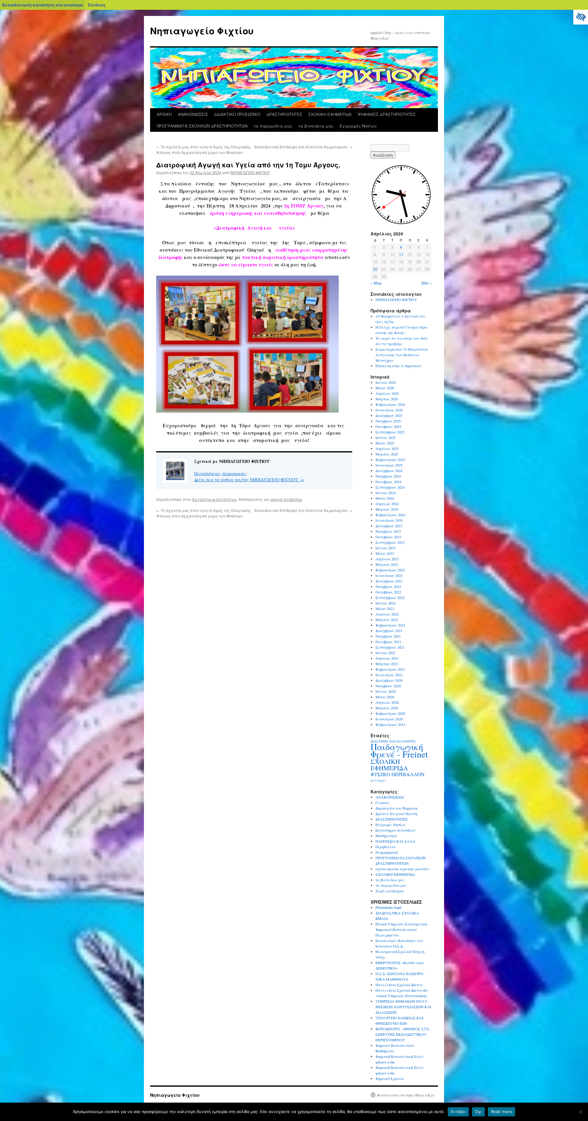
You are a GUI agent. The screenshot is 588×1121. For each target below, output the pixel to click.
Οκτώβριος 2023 (388, 536)
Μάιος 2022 (384, 608)
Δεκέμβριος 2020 (388, 680)
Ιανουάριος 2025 (389, 465)
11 (401, 254)
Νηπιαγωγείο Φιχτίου (202, 30)
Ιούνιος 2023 (385, 547)
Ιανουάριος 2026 (389, 409)
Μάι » (427, 282)
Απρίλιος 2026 (387, 393)
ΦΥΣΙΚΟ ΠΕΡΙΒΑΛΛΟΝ (397, 774)
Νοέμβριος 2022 (388, 586)
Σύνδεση (96, 4)
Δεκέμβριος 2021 (388, 630)
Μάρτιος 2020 (386, 707)
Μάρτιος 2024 (386, 509)
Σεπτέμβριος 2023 (390, 542)
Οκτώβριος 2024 (388, 481)
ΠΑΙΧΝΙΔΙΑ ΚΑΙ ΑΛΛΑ (395, 841)
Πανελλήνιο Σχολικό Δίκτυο (398, 984)
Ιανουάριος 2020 (389, 718)
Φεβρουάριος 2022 (390, 625)
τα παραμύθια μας (273, 126)
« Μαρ (376, 282)
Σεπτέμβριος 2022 (390, 597)
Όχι (478, 1111)
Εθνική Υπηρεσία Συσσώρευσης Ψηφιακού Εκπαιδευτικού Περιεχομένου (401, 929)
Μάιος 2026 (384, 387)
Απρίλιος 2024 (387, 503)
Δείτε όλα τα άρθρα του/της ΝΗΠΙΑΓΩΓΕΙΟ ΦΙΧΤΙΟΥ (249, 479)
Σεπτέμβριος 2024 (390, 487)
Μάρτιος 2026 (386, 398)
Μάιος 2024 (384, 498)
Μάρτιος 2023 (386, 564)
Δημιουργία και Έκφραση (396, 808)
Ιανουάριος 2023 (389, 575)
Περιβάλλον (385, 846)
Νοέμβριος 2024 (388, 476)
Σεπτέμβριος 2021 (390, 647)
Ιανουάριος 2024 (389, 520)
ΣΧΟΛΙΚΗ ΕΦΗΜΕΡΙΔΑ (330, 114)
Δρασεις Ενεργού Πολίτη (396, 813)
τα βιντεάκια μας (316, 126)
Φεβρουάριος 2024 (390, 514)
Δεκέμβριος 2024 (388, 470)
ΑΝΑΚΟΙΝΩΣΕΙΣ (193, 114)
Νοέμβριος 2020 (388, 685)
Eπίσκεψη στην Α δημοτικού (398, 365)
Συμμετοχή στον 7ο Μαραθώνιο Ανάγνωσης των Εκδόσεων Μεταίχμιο (401, 355)
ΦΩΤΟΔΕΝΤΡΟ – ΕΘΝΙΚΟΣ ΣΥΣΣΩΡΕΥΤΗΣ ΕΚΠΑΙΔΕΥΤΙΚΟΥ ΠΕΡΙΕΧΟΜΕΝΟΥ (402, 1034)
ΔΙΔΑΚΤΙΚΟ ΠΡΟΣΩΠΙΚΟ (237, 114)
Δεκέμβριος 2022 (388, 580)
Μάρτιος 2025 (386, 454)
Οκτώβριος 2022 (388, 591)
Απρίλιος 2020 (387, 702)
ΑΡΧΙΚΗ (164, 114)
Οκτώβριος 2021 (388, 641)
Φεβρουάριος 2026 (390, 404)
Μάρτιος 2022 (386, 619)
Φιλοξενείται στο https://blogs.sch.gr (405, 1094)
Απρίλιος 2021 (387, 658)
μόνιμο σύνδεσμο (286, 499)
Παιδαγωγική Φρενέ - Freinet (399, 750)
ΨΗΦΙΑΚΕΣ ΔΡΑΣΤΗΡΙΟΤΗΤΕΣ (387, 114)
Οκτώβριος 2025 (388, 426)
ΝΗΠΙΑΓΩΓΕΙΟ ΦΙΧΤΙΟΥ (250, 172)
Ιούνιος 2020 (385, 691)
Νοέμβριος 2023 (388, 531)
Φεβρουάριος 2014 (390, 724)
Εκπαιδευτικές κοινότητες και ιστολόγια (42, 4)
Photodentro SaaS (388, 907)
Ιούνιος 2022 (385, 603)
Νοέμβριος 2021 (388, 636)
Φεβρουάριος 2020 (390, 713)
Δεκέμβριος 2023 (388, 525)
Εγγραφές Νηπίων (358, 126)
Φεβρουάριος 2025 (390, 459)
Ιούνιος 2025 (385, 437)
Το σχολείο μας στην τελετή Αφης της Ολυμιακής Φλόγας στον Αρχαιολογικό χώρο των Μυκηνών (203, 149)
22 (375, 269)
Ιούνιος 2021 (385, 652)
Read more (501, 1111)
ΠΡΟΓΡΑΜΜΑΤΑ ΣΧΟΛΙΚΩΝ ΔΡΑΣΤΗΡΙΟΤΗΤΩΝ (202, 126)
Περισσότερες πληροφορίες (220, 473)
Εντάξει (458, 1111)
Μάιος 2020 (384, 696)
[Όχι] (580, 1112)
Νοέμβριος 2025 (388, 420)
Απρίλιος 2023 (387, 558)
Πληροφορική (386, 852)
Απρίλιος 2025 (387, 448)
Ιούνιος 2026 (385, 382)
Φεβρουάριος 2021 (390, 669)
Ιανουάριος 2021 (389, 674)
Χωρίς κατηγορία (389, 890)
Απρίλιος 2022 (387, 614)
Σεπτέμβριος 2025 (390, 431)
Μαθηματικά (386, 835)
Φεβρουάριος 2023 (390, 569)
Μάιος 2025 (384, 442)
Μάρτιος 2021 (386, 663)
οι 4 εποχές (378, 780)
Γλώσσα (382, 802)
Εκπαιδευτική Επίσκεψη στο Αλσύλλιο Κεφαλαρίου (303, 146)
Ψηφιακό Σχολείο (389, 1078)
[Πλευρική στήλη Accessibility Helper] (580, 17)
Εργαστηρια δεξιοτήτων (214, 499)
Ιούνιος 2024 (385, 492)
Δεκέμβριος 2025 (388, 415)
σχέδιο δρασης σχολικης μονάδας (402, 868)
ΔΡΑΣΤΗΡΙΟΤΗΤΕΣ (284, 114)
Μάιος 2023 (384, 553)
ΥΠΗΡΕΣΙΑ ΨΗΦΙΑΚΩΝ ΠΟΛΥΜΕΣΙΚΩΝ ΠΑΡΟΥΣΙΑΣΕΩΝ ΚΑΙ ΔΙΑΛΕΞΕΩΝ (403, 1007)
